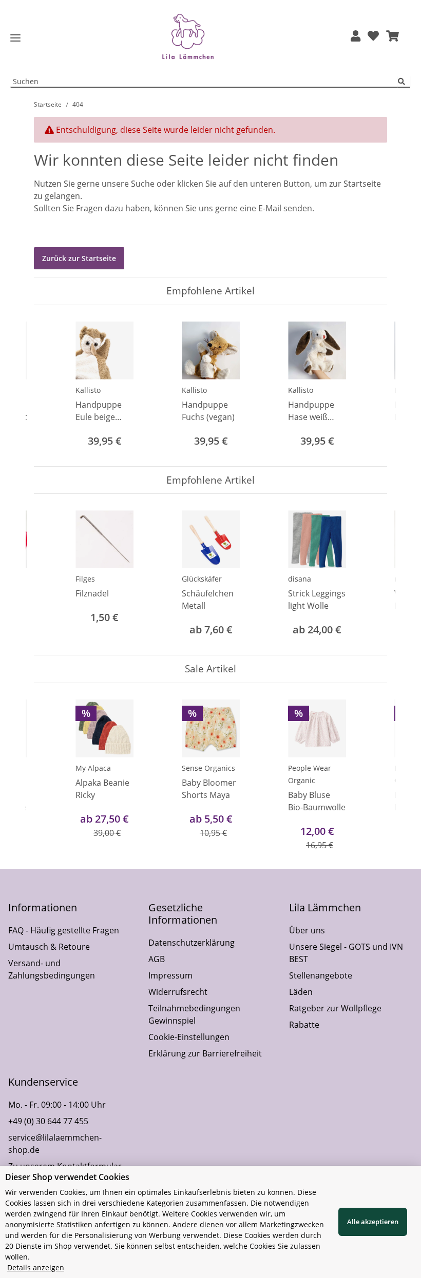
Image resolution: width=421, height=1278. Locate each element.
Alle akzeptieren (372, 1221)
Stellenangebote (320, 975)
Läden (301, 991)
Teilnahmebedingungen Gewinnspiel (194, 1014)
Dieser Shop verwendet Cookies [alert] (67, 1177)
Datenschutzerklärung (191, 942)
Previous (51, 385)
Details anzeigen (35, 1267)
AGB (156, 959)
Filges (85, 579)
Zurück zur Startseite (79, 258)
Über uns (307, 930)
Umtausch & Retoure (49, 946)
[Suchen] (404, 82)
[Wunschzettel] (373, 36)
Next (370, 385)
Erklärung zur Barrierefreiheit (205, 1053)
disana (299, 579)
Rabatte (304, 1024)
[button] (355, 36)
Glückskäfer (202, 579)
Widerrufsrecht (177, 991)
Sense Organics (208, 768)
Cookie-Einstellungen (188, 1037)
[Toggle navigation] (15, 38)
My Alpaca (93, 768)
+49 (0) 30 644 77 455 (48, 1121)
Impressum (170, 975)
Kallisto (88, 390)
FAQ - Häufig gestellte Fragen (63, 930)
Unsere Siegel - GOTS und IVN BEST (346, 953)
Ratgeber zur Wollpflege (335, 1008)
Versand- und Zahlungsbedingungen (51, 969)
